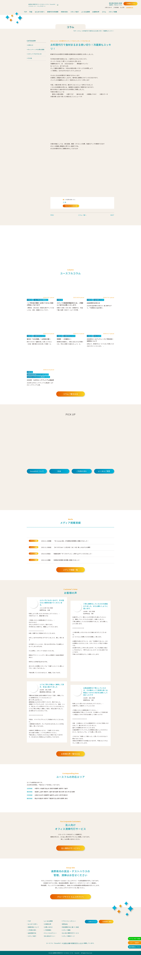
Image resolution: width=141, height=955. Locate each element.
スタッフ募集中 (134, 943)
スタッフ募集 (113, 12)
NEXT (112, 215)
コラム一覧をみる (70, 394)
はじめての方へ (40, 12)
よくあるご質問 (104, 471)
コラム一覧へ (82, 215)
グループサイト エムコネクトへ (70, 896)
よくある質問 (85, 12)
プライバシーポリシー (69, 921)
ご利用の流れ (82, 471)
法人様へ (122, 7)
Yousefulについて (37, 471)
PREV (52, 215)
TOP (25, 12)
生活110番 (66, 943)
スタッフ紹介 (74, 12)
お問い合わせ (108, 7)
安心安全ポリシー (49, 936)
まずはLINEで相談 (134, 939)
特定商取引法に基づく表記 (70, 927)
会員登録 (107, 921)
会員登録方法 (129, 7)
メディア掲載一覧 (70, 569)
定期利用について (33, 927)
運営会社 (65, 924)
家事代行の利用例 (52, 12)
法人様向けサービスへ (70, 848)
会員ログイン (92, 921)
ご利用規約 (116, 7)
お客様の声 (95, 12)
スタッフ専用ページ (68, 936)
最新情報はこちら (134, 947)
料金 (31, 12)
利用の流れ (64, 12)
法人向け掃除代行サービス (70, 933)
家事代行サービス (77, 943)
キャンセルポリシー (50, 933)
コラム (104, 12)
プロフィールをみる (71, 206)
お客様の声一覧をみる (70, 753)
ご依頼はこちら (130, 3)
